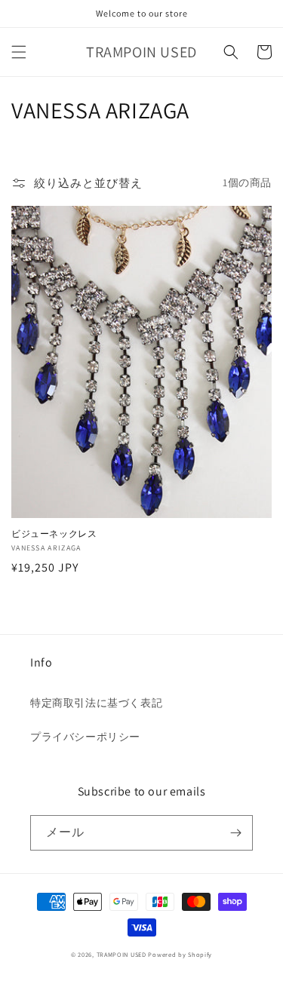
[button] (18, 52)
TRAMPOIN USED (121, 954)
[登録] (235, 833)
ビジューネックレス (54, 533)
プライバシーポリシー (85, 736)
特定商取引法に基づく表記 (96, 703)
